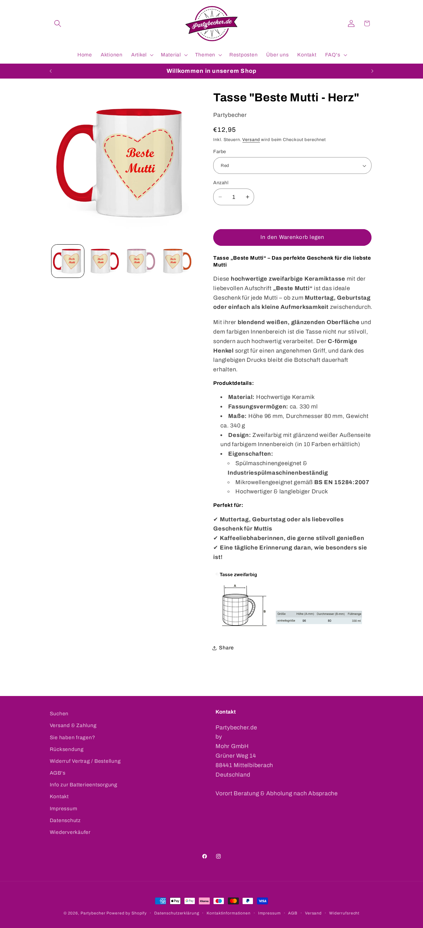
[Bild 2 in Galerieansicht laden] (104, 261)
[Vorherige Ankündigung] (50, 71)
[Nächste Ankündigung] (372, 71)
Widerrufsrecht (344, 913)
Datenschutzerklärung (176, 913)
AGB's (58, 773)
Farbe (219, 151)
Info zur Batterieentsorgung (83, 785)
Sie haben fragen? (72, 737)
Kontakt (59, 797)
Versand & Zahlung (73, 725)
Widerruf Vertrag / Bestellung (85, 761)
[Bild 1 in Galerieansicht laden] (68, 261)
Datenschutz (65, 820)
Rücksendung (67, 749)
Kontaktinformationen (229, 913)
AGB (293, 913)
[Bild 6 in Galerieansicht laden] (176, 261)
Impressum (63, 808)
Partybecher (93, 913)
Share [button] (226, 648)
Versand (251, 139)
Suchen (59, 713)
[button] (58, 23)
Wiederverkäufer (70, 832)
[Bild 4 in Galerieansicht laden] (140, 261)
